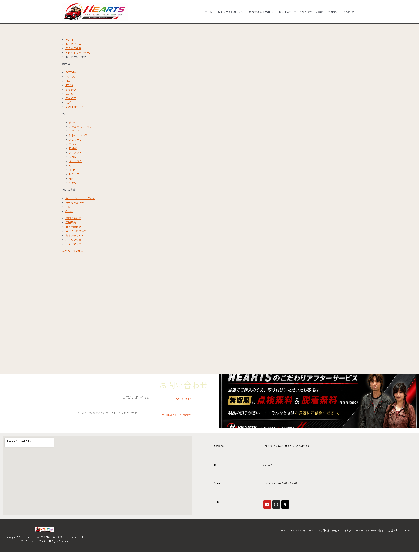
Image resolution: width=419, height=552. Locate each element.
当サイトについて (75, 231)
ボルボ (73, 122)
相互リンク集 (73, 240)
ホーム (208, 12)
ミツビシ (70, 90)
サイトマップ (73, 244)
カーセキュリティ (75, 202)
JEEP (72, 170)
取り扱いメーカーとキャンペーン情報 (300, 12)
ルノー (73, 165)
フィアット (75, 152)
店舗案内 (333, 12)
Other (69, 211)
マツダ (69, 85)
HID (67, 207)
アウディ (74, 131)
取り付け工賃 (73, 44)
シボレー (74, 157)
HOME (69, 39)
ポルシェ (74, 144)
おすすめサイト (74, 235)
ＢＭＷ (73, 148)
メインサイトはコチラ (231, 12)
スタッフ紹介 (73, 48)
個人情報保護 (73, 227)
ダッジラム (75, 161)
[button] (271, 11)
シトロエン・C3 (78, 135)
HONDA (70, 77)
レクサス (74, 174)
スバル (69, 94)
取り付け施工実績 (259, 12)
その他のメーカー (75, 107)
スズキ (69, 102)
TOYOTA (70, 72)
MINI (71, 178)
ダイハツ (70, 98)
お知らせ (349, 12)
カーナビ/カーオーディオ (80, 198)
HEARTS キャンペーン (78, 52)
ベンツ (73, 183)
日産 (68, 81)
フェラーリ (75, 139)
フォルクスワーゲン (80, 127)
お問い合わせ (73, 218)
